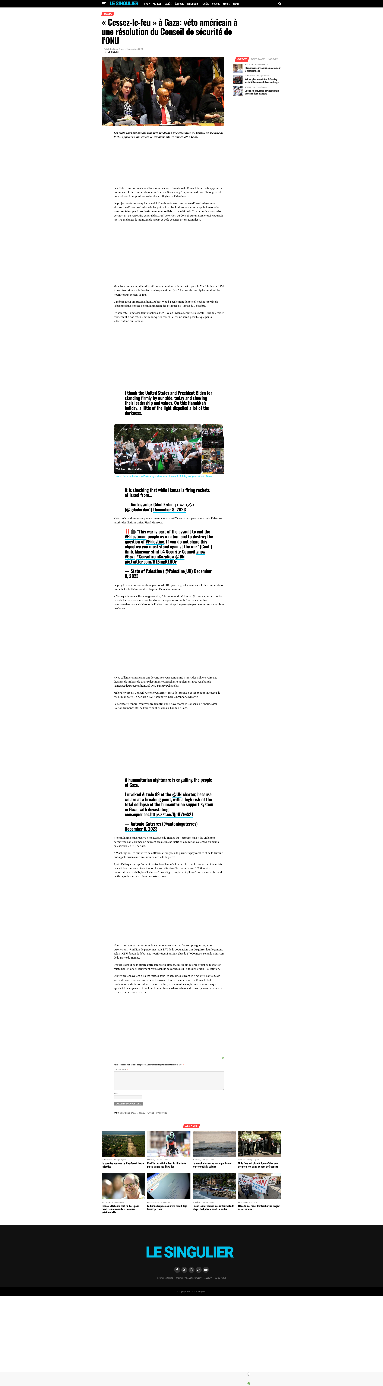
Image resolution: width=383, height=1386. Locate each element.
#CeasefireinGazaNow (155, 556)
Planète (205, 3)
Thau (146, 3)
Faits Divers (192, 3)
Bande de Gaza (128, 1113)
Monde (236, 3)
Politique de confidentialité (189, 1278)
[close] (192, 1374)
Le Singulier (113, 52)
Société (168, 3)
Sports (226, 3)
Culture (216, 3)
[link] (118, 429)
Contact (208, 1278)
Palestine (162, 1113)
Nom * (117, 1093)
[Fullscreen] (221, 434)
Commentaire (121, 1069)
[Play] (204, 434)
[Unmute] (207, 434)
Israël (142, 1113)
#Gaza (130, 556)
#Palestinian (135, 536)
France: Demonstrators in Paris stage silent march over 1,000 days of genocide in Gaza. (157, 429)
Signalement (220, 1278)
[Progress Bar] (212, 432)
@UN (179, 556)
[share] (195, 427)
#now (200, 551)
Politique (157, 3)
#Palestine (155, 541)
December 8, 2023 (169, 509)
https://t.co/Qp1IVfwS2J (171, 814)
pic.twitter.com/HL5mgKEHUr (151, 561)
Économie (179, 3)
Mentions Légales (165, 1278)
